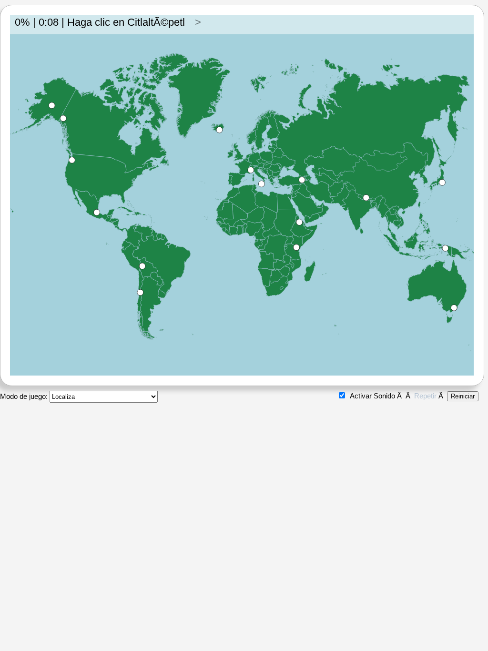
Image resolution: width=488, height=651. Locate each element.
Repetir (425, 396)
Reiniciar (463, 396)
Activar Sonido (372, 396)
